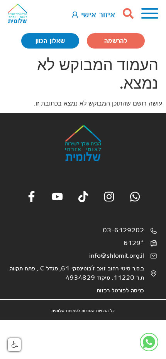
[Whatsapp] (135, 196)
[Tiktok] (83, 196)
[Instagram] (109, 196)
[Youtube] (57, 196)
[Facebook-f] (31, 196)
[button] (14, 344)
